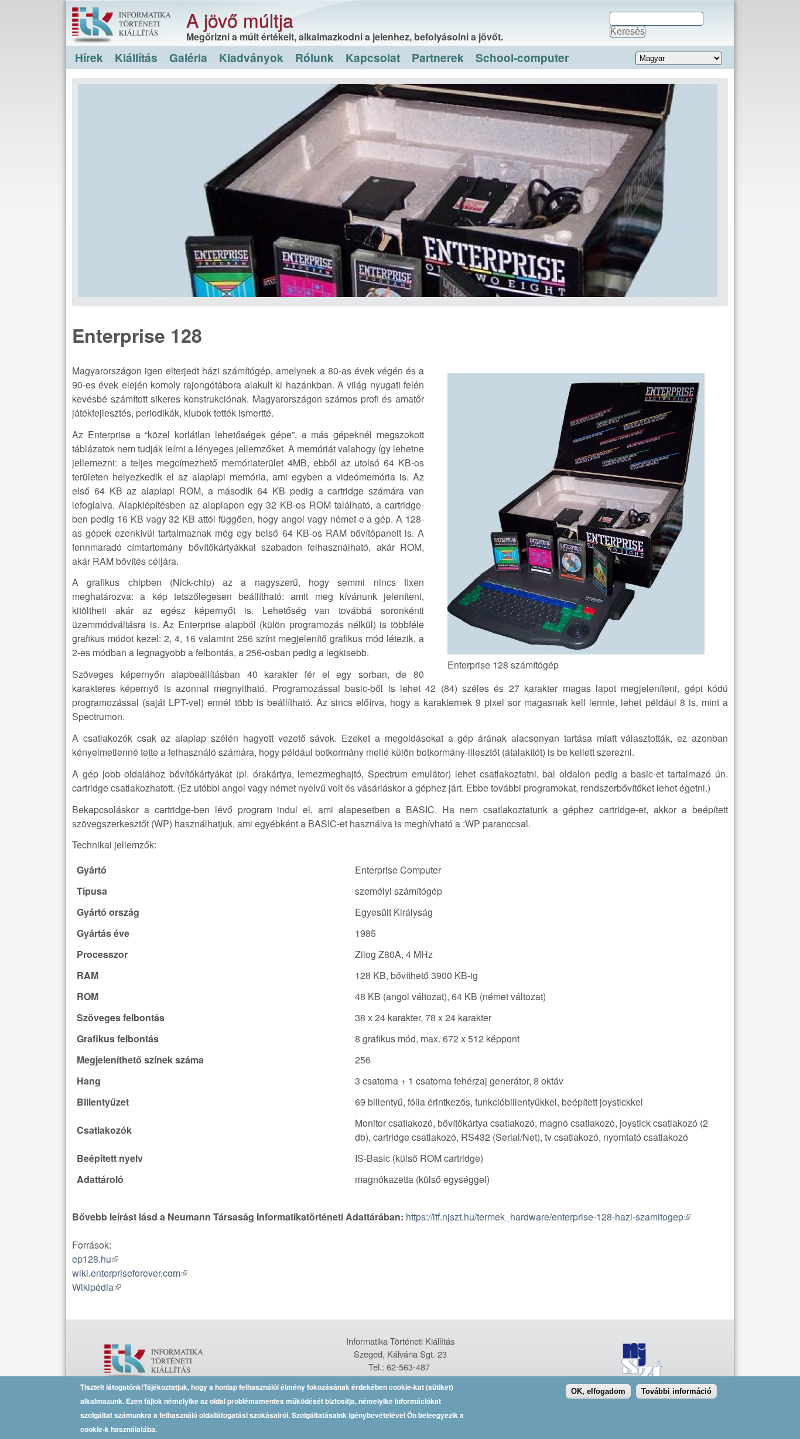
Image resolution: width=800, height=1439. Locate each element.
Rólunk (314, 57)
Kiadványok (251, 57)
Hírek (89, 57)
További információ (676, 1391)
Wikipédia (93, 1287)
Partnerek (438, 57)
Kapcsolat (373, 57)
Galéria (188, 57)
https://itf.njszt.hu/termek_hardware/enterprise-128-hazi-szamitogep (544, 1216)
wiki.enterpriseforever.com (126, 1273)
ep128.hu (91, 1259)
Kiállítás (136, 57)
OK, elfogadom (598, 1391)
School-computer (522, 57)
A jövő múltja (239, 19)
